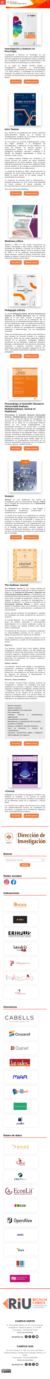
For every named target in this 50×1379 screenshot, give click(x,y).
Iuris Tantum (12, 129)
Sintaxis (9, 496)
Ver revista (16, 81)
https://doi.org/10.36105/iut (18, 189)
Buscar (25, 865)
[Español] (48, 1)
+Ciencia (9, 791)
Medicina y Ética (14, 241)
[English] (44, 1)
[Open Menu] (2, 2)
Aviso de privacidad (25, 1332)
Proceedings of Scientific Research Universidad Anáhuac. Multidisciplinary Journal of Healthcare (24, 408)
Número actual (31, 81)
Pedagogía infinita (15, 310)
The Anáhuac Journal (16, 585)
